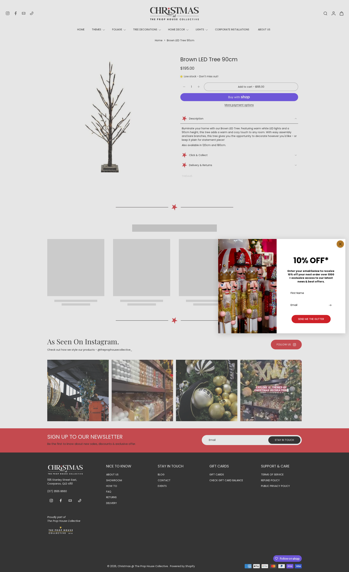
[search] (325, 13)
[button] (251, 87)
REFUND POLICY (270, 480)
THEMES (96, 29)
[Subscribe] (330, 305)
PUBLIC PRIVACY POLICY (275, 486)
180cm (221, 145)
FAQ (108, 491)
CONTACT (164, 480)
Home (159, 40)
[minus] (184, 86)
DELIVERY (111, 503)
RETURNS (111, 497)
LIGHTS (200, 29)
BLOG (161, 474)
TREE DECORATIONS (145, 29)
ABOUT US (264, 29)
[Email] (24, 13)
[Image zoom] (108, 117)
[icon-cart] (341, 13)
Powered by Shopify (182, 566)
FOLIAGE (117, 29)
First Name (297, 293)
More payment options (239, 105)
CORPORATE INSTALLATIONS (232, 29)
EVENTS (162, 486)
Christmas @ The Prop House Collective (143, 566)
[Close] (340, 244)
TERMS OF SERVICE (272, 474)
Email (294, 305)
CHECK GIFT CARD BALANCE (226, 480)
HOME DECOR (176, 29)
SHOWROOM (114, 480)
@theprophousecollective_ (115, 350)
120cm (206, 145)
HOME (81, 29)
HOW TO (111, 486)
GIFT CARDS (216, 474)
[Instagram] (8, 13)
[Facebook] (16, 13)
